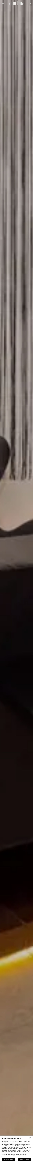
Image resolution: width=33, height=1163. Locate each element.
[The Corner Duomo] (16, 3)
